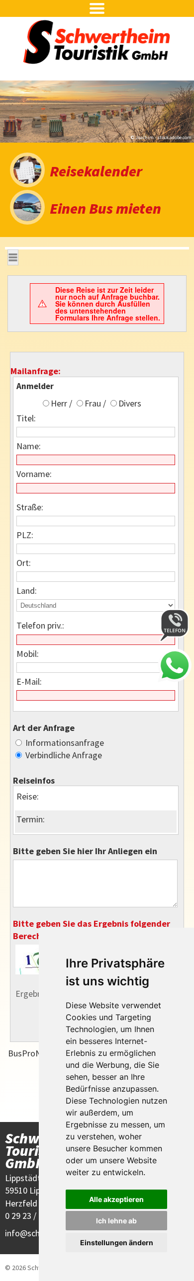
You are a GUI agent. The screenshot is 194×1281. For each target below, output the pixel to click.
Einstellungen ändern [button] (116, 1242)
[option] (97, 111)
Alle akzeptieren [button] (116, 1199)
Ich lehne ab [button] (116, 1220)
